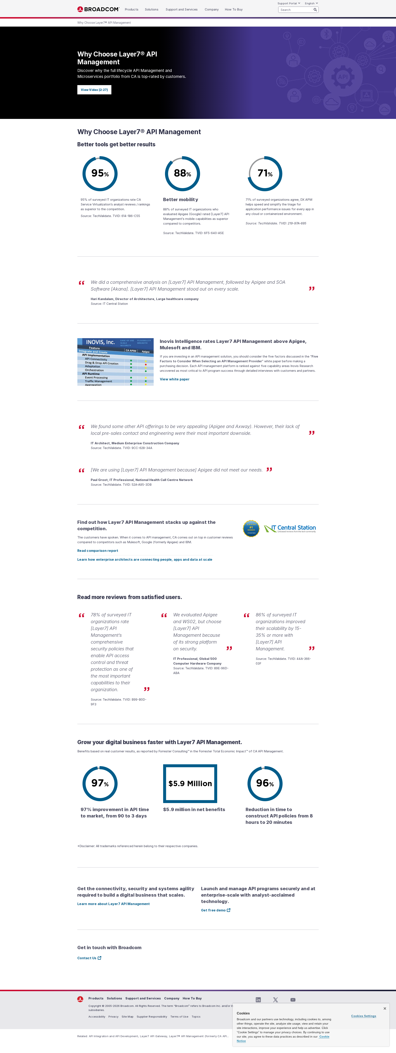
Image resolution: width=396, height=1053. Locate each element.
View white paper (175, 379)
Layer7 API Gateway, (154, 1036)
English (310, 3)
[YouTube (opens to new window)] (293, 1000)
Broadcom (98, 9)
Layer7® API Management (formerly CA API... (199, 1036)
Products (96, 998)
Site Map (127, 1016)
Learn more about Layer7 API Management (113, 904)
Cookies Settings (363, 1016)
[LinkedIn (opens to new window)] (258, 1000)
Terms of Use (179, 1016)
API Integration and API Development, (114, 1036)
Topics (196, 1016)
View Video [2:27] (94, 89)
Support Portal (287, 3)
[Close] (385, 1008)
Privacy (113, 1016)
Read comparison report (97, 551)
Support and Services (143, 998)
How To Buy (192, 998)
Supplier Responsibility (152, 1016)
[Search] (315, 9)
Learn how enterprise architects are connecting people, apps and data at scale (145, 559)
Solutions (114, 998)
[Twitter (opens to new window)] (275, 1000)
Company (171, 998)
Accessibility (96, 1016)
